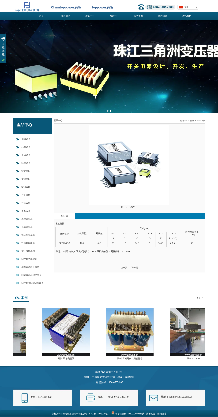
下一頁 (134, 267)
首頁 (192, 120)
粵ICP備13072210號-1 (98, 414)
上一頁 (124, 267)
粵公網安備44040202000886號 (129, 414)
